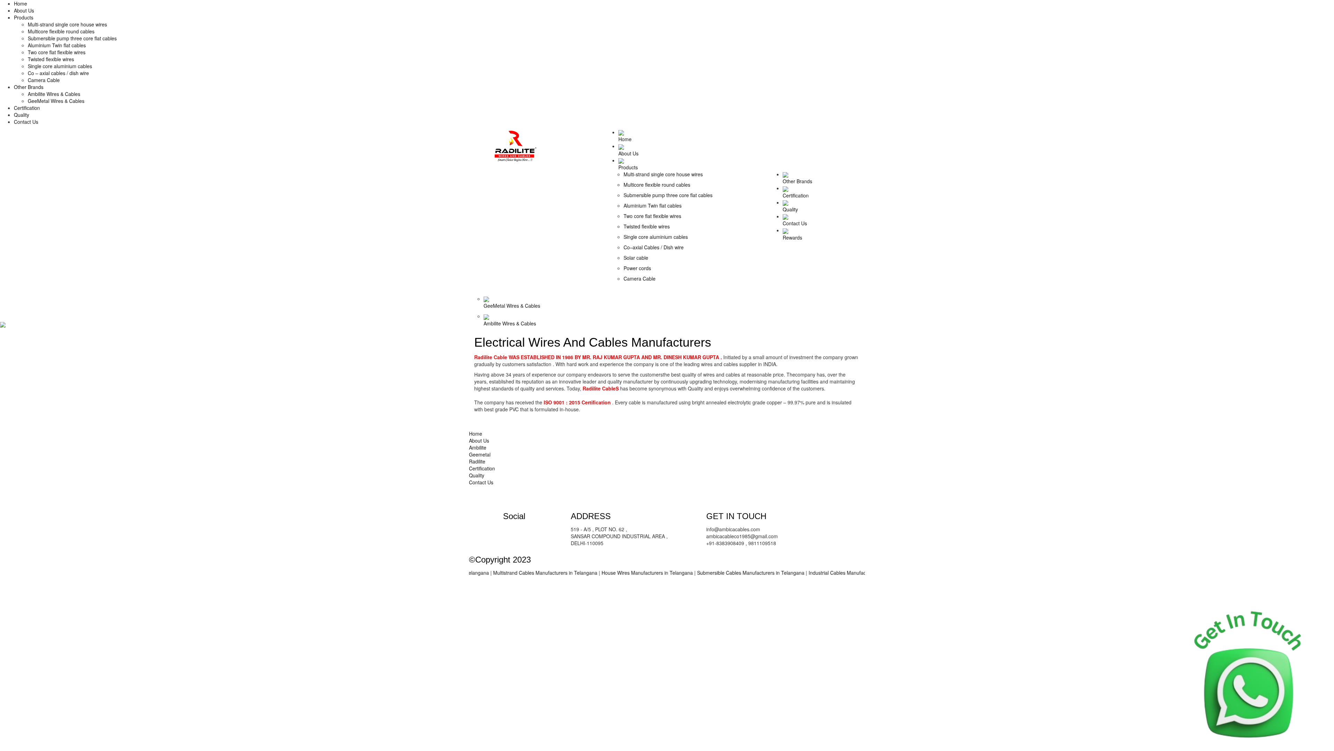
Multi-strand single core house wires (67, 24)
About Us (24, 10)
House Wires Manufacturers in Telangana (625, 572)
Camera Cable (44, 79)
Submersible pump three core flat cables (72, 38)
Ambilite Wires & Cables (54, 93)
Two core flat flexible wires (56, 52)
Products (23, 17)
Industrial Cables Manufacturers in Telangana (836, 572)
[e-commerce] (515, 145)
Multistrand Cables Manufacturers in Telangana (523, 572)
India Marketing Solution (577, 559)
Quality (21, 114)
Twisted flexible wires (51, 59)
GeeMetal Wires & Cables (56, 100)
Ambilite (477, 447)
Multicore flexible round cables (61, 31)
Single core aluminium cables (60, 66)
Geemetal (480, 454)
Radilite (477, 461)
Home (20, 3)
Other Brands (28, 86)
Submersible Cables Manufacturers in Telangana (728, 572)
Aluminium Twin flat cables (57, 45)
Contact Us (26, 121)
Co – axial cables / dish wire (58, 73)
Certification (27, 107)
